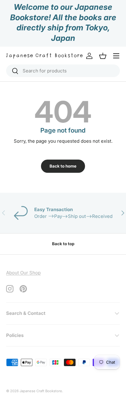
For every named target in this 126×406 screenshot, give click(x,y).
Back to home (63, 166)
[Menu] (116, 56)
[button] (102, 56)
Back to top (63, 243)
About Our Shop (23, 273)
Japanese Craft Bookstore (41, 391)
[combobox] (63, 70)
